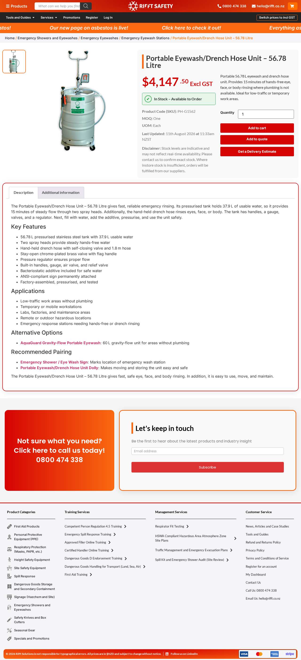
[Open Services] (56, 17)
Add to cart (257, 128)
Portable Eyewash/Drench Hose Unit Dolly (59, 367)
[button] (277, 18)
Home (10, 38)
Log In (108, 17)
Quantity (227, 112)
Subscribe (207, 467)
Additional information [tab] (60, 192)
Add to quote (257, 139)
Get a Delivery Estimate (257, 151)
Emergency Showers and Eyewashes (48, 38)
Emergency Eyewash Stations (145, 38)
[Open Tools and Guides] (33, 17)
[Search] (86, 6)
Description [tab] (23, 192)
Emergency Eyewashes (99, 38)
